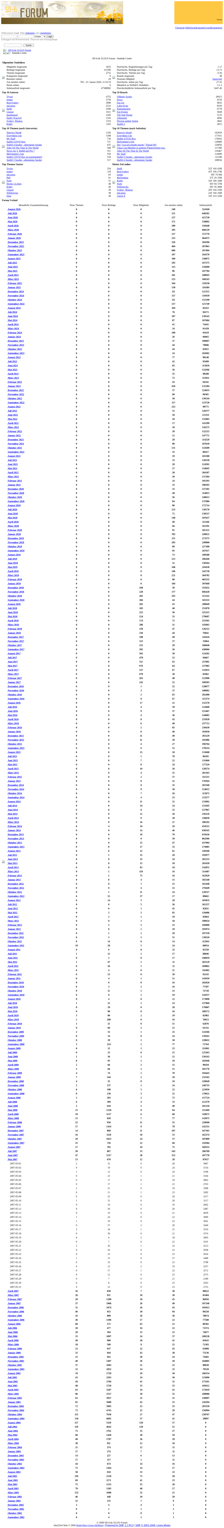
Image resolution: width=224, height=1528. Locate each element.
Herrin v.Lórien (14, 184)
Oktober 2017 (14, 645)
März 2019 (13, 575)
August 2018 (14, 604)
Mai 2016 (12, 715)
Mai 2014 (12, 814)
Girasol (10, 112)
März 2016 (13, 723)
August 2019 (14, 554)
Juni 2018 (12, 612)
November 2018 (15, 591)
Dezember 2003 (15, 1455)
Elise (9, 196)
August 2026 (14, 209)
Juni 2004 (12, 1431)
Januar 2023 (14, 386)
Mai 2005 (12, 1385)
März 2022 (13, 427)
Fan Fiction (122, 112)
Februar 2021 (14, 480)
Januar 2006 (14, 1352)
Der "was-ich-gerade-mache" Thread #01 (137, 145)
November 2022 (15, 394)
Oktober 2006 (14, 1315)
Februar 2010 (14, 1023)
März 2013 (13, 871)
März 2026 (13, 230)
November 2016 (15, 690)
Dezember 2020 (15, 489)
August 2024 (14, 308)
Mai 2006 (12, 1336)
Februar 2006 (14, 1348)
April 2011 (12, 966)
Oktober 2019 (14, 546)
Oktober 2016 (14, 694)
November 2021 (15, 443)
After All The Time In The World (23, 148)
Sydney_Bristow (15, 121)
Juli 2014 (12, 805)
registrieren (45, 33)
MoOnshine (122, 177)
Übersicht (180, 28)
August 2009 (14, 1048)
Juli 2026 (12, 213)
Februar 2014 (14, 826)
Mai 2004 (12, 1435)
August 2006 (14, 1324)
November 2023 (15, 345)
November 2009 (15, 1036)
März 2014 (13, 822)
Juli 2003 (12, 1476)
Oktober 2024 (14, 299)
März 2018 (13, 624)
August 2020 (14, 505)
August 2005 (14, 1373)
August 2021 (14, 456)
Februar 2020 (14, 530)
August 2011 (13, 949)
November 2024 (15, 295)
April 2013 (13, 867)
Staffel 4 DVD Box (16, 141)
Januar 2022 (14, 435)
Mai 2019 (12, 567)
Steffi (9, 109)
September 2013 (15, 847)
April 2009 (13, 1065)
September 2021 (15, 452)
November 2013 (15, 838)
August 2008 (14, 1097)
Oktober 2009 (14, 1040)
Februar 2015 (14, 777)
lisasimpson (12, 115)
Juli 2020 (12, 509)
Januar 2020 (14, 534)
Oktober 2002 (14, 1513)
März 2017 (13, 674)
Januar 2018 (14, 633)
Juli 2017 (12, 657)
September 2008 (15, 1093)
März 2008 (13, 1118)
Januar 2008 (14, 1126)
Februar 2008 (14, 1122)
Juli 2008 (12, 1102)
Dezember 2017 (15, 637)
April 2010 (13, 1015)
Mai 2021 (12, 468)
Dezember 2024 (15, 291)
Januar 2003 (14, 1501)
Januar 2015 (14, 781)
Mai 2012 (12, 912)
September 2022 (15, 402)
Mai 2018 (12, 616)
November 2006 (15, 1311)
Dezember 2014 (15, 785)
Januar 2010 (14, 1027)
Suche (193, 28)
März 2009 (13, 1069)
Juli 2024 (12, 312)
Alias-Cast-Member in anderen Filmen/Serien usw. (141, 148)
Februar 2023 (14, 382)
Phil (8, 177)
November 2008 (15, 1085)
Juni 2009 (12, 1056)
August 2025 (14, 258)
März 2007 (13, 1295)
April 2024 (13, 324)
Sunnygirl (217, 79)
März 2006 (13, 1344)
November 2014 (15, 789)
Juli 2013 (12, 855)
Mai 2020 (12, 517)
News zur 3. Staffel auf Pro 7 (21, 151)
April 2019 (13, 571)
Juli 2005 (12, 1377)
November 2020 (15, 493)
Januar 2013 (14, 879)
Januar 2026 (14, 238)
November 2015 (15, 740)
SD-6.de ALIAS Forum (19, 50)
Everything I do (14, 135)
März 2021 (13, 476)
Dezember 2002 (15, 1505)
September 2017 (15, 649)
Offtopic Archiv (124, 96)
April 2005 (13, 1389)
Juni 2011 (12, 958)
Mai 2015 (12, 764)
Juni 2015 (12, 760)
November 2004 (15, 1410)
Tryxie (10, 96)
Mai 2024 (12, 320)
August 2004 (14, 1422)
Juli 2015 (12, 756)
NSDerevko (12, 193)
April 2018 (13, 620)
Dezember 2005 (15, 1357)
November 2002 (15, 1509)
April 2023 (13, 373)
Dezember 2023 (15, 341)
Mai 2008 (12, 1110)
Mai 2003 (12, 1484)
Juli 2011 (12, 953)
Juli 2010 (12, 1003)
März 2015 (13, 772)
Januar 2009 (14, 1077)
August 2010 (14, 999)
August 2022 (14, 406)
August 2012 (14, 900)
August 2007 (14, 1147)
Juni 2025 (12, 267)
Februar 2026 (14, 234)
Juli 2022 (12, 410)
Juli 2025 (12, 262)
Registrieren (216, 28)
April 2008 (13, 1114)
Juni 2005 (12, 1381)
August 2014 (14, 801)
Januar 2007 (14, 1303)
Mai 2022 (12, 419)
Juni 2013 (12, 859)
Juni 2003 (12, 1480)
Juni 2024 (12, 316)
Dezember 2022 (15, 390)
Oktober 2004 (14, 1414)
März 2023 (13, 378)
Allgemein (122, 118)
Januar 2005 (14, 1402)
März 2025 (13, 279)
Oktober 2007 (14, 1139)
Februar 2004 (14, 1447)
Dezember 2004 (15, 1406)
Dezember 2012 (15, 884)
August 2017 (14, 653)
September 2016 (15, 698)
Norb (9, 180)
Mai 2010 (12, 1011)
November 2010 (15, 986)
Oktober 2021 (14, 448)
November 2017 (15, 641)
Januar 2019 (14, 583)
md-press (11, 106)
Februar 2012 (14, 925)
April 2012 (13, 916)
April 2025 (13, 275)
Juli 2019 (12, 559)
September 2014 (15, 797)
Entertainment (123, 109)
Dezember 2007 (15, 1130)
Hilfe (187, 28)
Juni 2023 (12, 365)
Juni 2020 (12, 513)
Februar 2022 (14, 431)
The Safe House (124, 115)
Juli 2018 (12, 608)
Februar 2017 (14, 678)
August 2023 (14, 357)
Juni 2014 (12, 809)
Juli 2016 (12, 707)
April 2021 (13, 472)
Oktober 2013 (14, 842)
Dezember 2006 (15, 1307)
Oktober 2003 (14, 1463)
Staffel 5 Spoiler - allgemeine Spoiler (24, 160)
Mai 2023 (12, 369)
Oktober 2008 (14, 1089)
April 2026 (13, 225)
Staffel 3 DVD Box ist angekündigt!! (24, 157)
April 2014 (13, 818)
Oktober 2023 (14, 349)
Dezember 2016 (15, 686)
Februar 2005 (14, 1398)
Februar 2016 (14, 727)
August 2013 (14, 851)
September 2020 (15, 501)
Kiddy (10, 124)
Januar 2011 (14, 978)
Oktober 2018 (14, 596)
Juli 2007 (12, 1151)
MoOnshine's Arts (15, 154)
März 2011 (13, 970)
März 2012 (13, 921)
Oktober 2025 (14, 250)
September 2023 (15, 353)
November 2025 (15, 246)
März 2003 (13, 1492)
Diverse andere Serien (127, 121)
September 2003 (15, 1468)
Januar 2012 (14, 929)
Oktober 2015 (14, 744)
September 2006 (15, 1320)
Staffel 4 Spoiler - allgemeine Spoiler (24, 145)
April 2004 (13, 1439)
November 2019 (15, 542)
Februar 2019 (14, 579)
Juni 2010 (12, 1007)
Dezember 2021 (15, 439)
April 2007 (13, 1291)
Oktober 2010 (14, 990)
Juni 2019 (12, 563)
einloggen (30, 33)
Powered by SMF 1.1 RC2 (119, 1525)
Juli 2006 (12, 1328)
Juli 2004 (12, 1426)
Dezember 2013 (15, 834)
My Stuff (11, 138)
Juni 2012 (12, 908)
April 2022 (13, 423)
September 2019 (15, 550)
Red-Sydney (13, 102)
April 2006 (13, 1340)
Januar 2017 (14, 682)
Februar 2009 (14, 1073)
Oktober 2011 (14, 941)
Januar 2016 (14, 731)
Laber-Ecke (122, 106)
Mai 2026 (12, 221)
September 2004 (15, 1418)
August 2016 (14, 703)
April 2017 (13, 670)
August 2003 (14, 1472)
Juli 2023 (12, 361)
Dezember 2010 (15, 982)
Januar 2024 (14, 336)
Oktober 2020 (14, 497)
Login (208, 28)
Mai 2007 (12, 1159)
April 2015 (13, 768)
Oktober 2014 (14, 793)
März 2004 (13, 1443)
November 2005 (15, 1361)
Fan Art (120, 102)
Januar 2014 (14, 830)
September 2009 (15, 1044)
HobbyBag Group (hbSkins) (90, 1525)
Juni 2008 (12, 1106)
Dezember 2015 (15, 735)
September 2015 (15, 748)
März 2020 (13, 526)
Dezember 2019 (15, 538)
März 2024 (13, 328)
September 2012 (15, 896)
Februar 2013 (14, 875)
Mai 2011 (12, 962)
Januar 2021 (14, 485)
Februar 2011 (14, 974)
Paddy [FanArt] (14, 118)
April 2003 (13, 1488)
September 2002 (15, 1517)
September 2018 (15, 600)
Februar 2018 (14, 629)
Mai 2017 (12, 666)
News (120, 99)
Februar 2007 (14, 1299)
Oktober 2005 (14, 1365)
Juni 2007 (12, 1155)
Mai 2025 (12, 271)
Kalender (200, 28)
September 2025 (15, 254)
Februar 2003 (14, 1496)
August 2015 (14, 752)
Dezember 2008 (15, 1081)
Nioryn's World (14, 132)
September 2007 (15, 1143)
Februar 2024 (14, 332)
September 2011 (15, 945)
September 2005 (15, 1369)
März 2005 (13, 1394)
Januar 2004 (14, 1451)
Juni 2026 (12, 217)
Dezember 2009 (15, 1032)
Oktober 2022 (14, 398)
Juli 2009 (12, 1052)
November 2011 (15, 937)
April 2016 (13, 719)
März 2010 (13, 1019)
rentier (10, 99)
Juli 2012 (12, 904)
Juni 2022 (12, 415)
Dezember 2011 (15, 933)
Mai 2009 (12, 1060)
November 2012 (15, 888)
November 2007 (15, 1134)
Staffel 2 (121, 124)
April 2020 (13, 522)
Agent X (121, 196)
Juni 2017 (12, 661)
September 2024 (15, 304)
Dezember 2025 (15, 242)
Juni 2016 (12, 711)
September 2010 (15, 995)
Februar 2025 (14, 283)
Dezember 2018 (15, 587)
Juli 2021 (12, 460)
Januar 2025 (14, 287)
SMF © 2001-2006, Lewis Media (152, 1525)
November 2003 (15, 1459)
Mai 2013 (12, 863)
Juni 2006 (12, 1332)
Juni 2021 (12, 464)
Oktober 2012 (14, 892)
